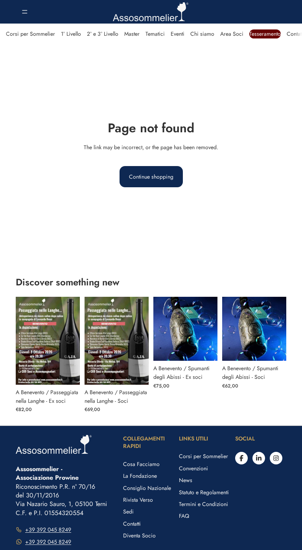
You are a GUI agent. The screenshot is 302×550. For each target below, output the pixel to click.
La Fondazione (140, 476)
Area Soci (231, 34)
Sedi (128, 511)
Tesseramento (265, 34)
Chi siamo (202, 34)
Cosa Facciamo (141, 464)
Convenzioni (193, 468)
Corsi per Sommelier (30, 34)
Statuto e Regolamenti (204, 492)
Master (132, 34)
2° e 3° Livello (102, 34)
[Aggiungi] (68, 372)
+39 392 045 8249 (48, 530)
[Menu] (25, 12)
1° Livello (71, 34)
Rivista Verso (138, 500)
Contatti (132, 524)
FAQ (184, 516)
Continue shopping (151, 177)
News (185, 480)
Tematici (155, 34)
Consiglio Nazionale (147, 488)
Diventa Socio (139, 535)
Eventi (177, 34)
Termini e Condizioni (203, 504)
